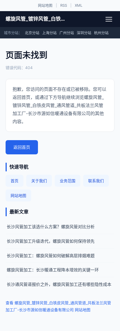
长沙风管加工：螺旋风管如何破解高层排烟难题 (51, 255)
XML (78, 5)
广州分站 (66, 32)
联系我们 (96, 180)
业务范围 (67, 180)
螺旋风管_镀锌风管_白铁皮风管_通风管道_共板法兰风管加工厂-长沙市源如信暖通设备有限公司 (36, 19)
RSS (63, 5)
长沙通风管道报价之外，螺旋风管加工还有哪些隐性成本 (59, 284)
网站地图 (45, 5)
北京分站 (32, 32)
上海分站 (49, 32)
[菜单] (108, 19)
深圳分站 (84, 32)
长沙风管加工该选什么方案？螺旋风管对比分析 (51, 226)
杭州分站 (101, 32)
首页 (14, 180)
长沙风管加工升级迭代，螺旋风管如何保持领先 (51, 241)
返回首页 (21, 147)
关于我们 (39, 180)
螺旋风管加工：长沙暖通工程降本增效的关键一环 (53, 269)
